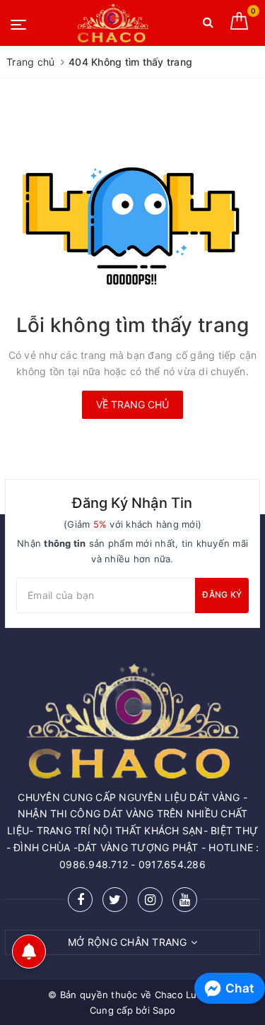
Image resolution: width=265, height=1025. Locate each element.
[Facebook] (80, 899)
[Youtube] (184, 899)
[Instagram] (150, 899)
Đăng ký (222, 594)
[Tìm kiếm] (208, 25)
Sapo (164, 1010)
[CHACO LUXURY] (112, 23)
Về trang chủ (132, 404)
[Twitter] (114, 899)
